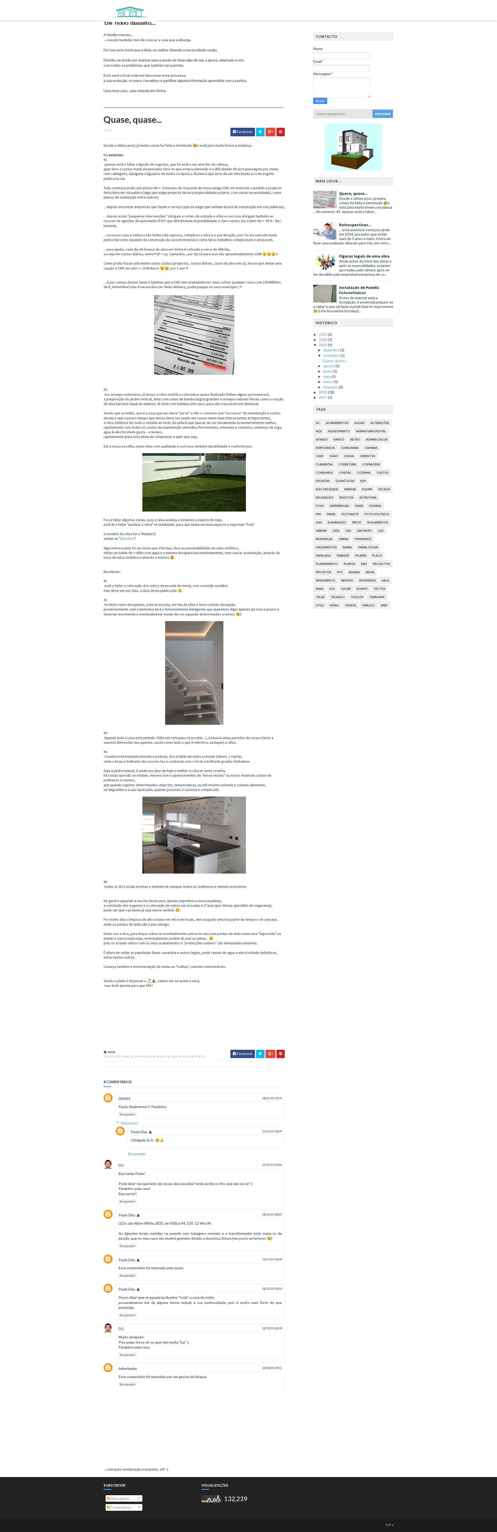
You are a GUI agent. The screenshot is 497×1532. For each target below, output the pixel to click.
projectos (381, 563)
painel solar (368, 547)
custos (383, 472)
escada (384, 489)
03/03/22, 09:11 (272, 1368)
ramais (354, 572)
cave (319, 456)
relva (186, 1056)
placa (377, 555)
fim (318, 514)
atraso (322, 439)
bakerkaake (128, 1368)
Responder (127, 1114)
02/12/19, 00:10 (272, 1288)
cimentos (367, 456)
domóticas (345, 481)
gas (319, 522)
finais (125, 1056)
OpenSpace (362, 539)
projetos (323, 572)
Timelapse (377, 597)
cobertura (347, 464)
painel (347, 547)
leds (174, 1056)
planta (349, 563)
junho (328, 371)
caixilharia (350, 447)
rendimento (325, 580)
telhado (338, 597)
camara (371, 447)
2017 (323, 397)
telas (320, 597)
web (384, 605)
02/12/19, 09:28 (272, 1328)
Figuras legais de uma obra (364, 256)
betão (355, 439)
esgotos (110, 1056)
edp (363, 481)
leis (348, 530)
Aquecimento (339, 431)
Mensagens (119, 1498)
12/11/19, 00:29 (272, 1131)
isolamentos (377, 522)
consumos (324, 472)
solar (346, 588)
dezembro (331, 350)
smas (320, 588)
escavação (324, 497)
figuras (375, 505)
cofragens (371, 464)
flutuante (350, 514)
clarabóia (324, 464)
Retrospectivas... (355, 224)
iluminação (143, 1056)
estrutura (368, 497)
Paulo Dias (139, 1132)
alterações (379, 422)
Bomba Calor (377, 439)
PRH (364, 563)
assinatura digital (371, 431)
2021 (323, 334)
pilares (360, 555)
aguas (359, 422)
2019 (323, 345)
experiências (339, 505)
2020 (323, 339)
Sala (385, 580)
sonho (362, 588)
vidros (199, 1056)
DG (121, 1165)
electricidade (327, 489)
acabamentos (337, 422)
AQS (319, 431)
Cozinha (364, 472)
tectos (379, 588)
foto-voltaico (376, 514)
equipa (367, 489)
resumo (347, 580)
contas (345, 472)
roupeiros (367, 580)
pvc (340, 572)
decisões (323, 481)
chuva (349, 456)
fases (359, 505)
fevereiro (331, 387)
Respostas (129, 1123)
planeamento (327, 563)
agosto (329, 366)
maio (327, 376)
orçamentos (326, 547)
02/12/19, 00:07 (272, 1214)
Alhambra (127, 538)
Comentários (120, 1507)
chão (333, 456)
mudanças (324, 539)
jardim (161, 1056)
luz (381, 530)
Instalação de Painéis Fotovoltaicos (359, 290)
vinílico (368, 605)
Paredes (343, 555)
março (328, 381)
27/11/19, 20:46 (272, 1164)
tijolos (357, 597)
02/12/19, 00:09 (272, 1259)
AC (318, 422)
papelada (323, 555)
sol (332, 588)
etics (320, 505)
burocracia (325, 447)
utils (320, 605)
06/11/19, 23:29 (272, 1098)
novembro (331, 355)
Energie (350, 489)
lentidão (364, 530)
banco (339, 439)
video (334, 605)
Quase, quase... (353, 193)
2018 (323, 392)
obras (343, 539)
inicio (356, 522)
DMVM (124, 1098)
